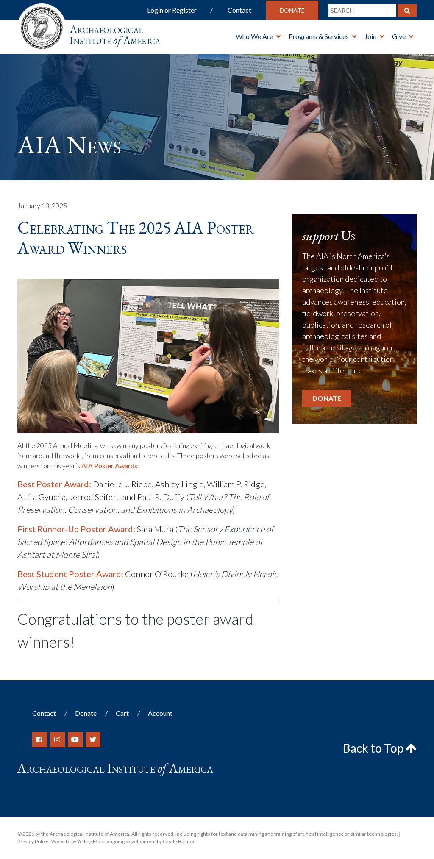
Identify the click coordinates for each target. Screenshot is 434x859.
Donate (292, 10)
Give (399, 36)
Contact (239, 10)
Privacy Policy (32, 841)
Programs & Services (319, 36)
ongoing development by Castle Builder (150, 841)
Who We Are (254, 36)
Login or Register (172, 10)
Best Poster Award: (54, 484)
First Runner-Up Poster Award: (76, 529)
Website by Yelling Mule (78, 841)
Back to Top (374, 748)
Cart (122, 713)
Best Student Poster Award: (70, 574)
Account (160, 713)
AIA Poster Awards (109, 465)
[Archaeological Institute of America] (41, 25)
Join (370, 36)
